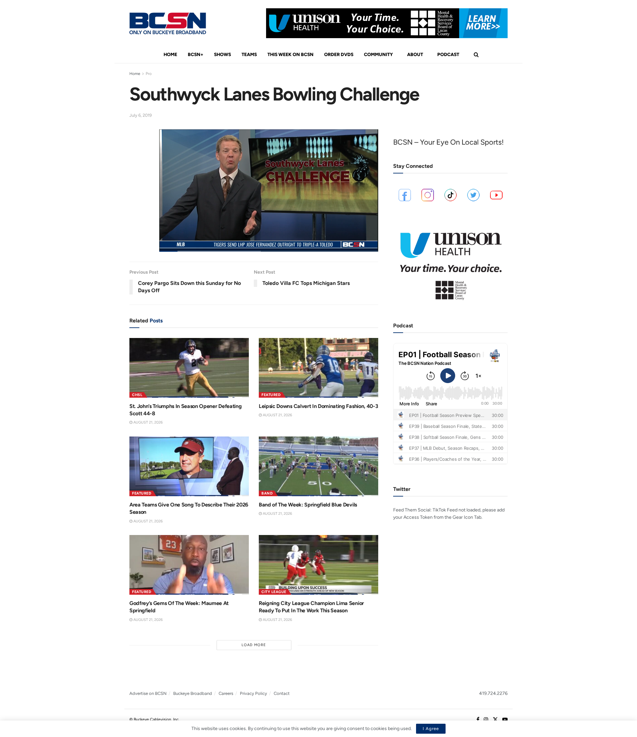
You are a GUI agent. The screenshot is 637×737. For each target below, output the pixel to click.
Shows (222, 54)
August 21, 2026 (147, 422)
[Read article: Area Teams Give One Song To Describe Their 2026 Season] (189, 466)
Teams (249, 54)
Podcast (448, 54)
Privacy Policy (253, 693)
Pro (149, 73)
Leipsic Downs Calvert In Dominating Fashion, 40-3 (318, 406)
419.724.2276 (493, 693)
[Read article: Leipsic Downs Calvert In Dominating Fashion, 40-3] (318, 368)
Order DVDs (338, 54)
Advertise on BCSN (148, 693)
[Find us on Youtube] (505, 720)
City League (273, 592)
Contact (282, 693)
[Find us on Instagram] (486, 720)
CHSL (137, 395)
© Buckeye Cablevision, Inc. (154, 719)
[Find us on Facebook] (477, 720)
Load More (254, 645)
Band (267, 493)
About (415, 54)
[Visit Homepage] (167, 23)
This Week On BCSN (290, 54)
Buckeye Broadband (192, 693)
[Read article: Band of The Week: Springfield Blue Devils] (318, 466)
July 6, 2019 (140, 115)
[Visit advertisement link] (387, 23)
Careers (226, 693)
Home (170, 54)
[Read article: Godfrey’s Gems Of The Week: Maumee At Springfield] (189, 565)
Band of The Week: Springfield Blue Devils (308, 505)
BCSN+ (195, 54)
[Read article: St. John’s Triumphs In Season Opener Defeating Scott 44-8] (189, 368)
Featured (271, 395)
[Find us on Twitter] (495, 720)
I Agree (431, 728)
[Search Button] (476, 54)
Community (378, 54)
